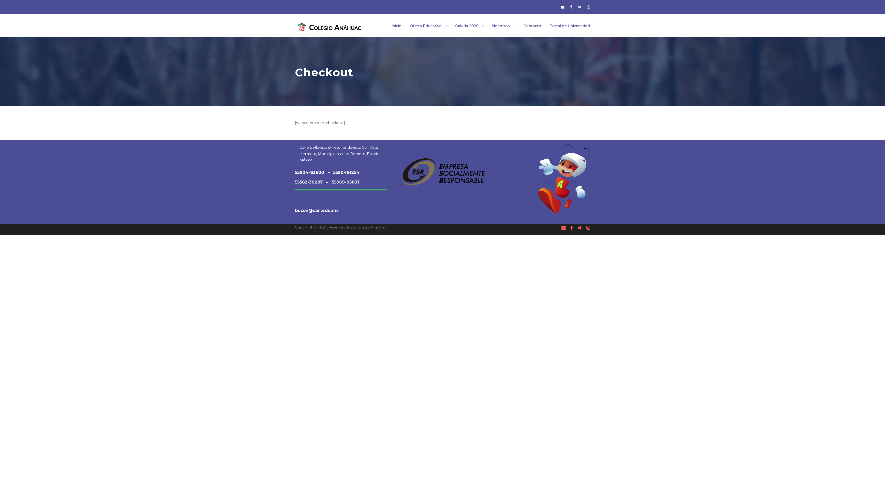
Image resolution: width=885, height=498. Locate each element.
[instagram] (588, 7)
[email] (562, 7)
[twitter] (579, 7)
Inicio (396, 26)
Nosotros (501, 26)
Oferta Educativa (426, 26)
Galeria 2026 (466, 26)
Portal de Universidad (569, 26)
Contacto (532, 26)
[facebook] (571, 7)
